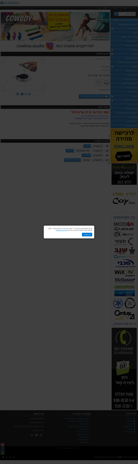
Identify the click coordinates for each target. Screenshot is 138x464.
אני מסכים (87, 234)
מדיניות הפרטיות (61, 230)
